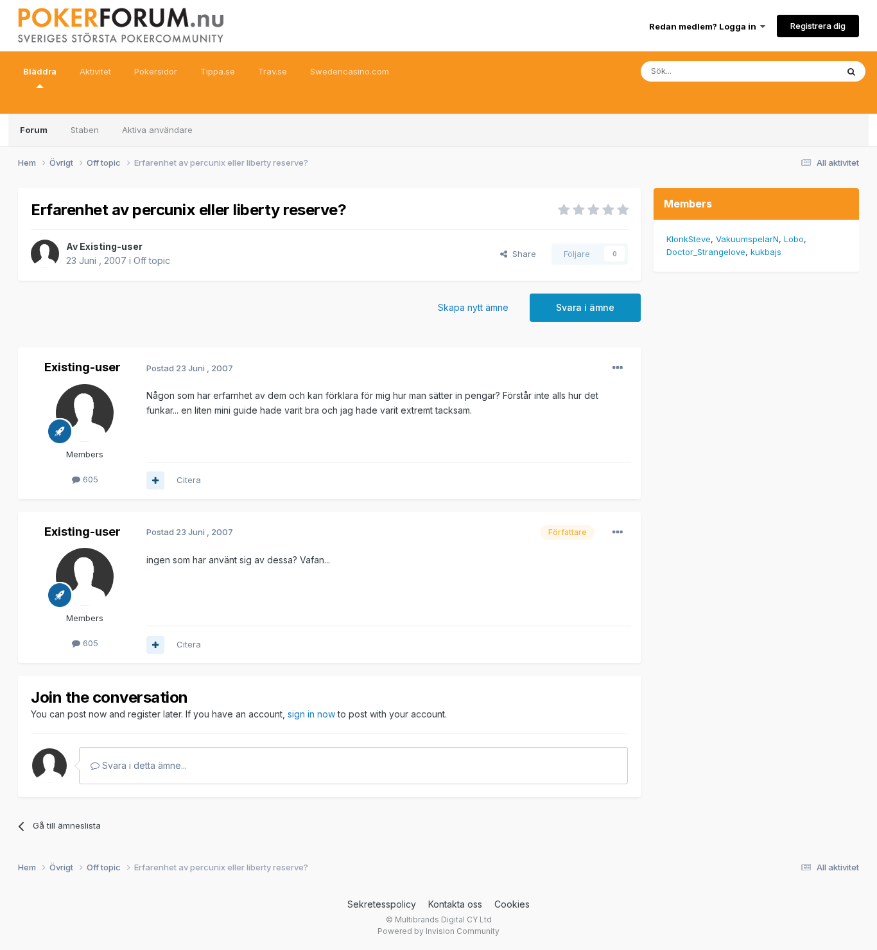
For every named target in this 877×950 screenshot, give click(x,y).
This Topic (799, 71)
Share (521, 254)
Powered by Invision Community (438, 931)
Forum (34, 130)
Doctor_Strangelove (705, 252)
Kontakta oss (455, 904)
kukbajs (766, 252)
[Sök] (851, 71)
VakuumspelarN (747, 239)
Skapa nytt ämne (473, 307)
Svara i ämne (585, 307)
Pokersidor (155, 71)
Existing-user (111, 246)
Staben (85, 130)
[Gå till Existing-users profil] (45, 254)
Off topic (152, 260)
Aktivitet (95, 71)
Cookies (512, 904)
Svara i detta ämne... (143, 765)
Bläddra (39, 71)
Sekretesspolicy (381, 904)
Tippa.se (217, 71)
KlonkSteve (688, 239)
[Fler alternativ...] (617, 368)
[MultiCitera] (155, 480)
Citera (189, 480)
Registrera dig (818, 26)
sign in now (311, 713)
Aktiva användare (157, 130)
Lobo (794, 239)
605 (89, 479)
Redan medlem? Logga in (704, 26)
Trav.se (272, 71)
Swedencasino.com (349, 71)
